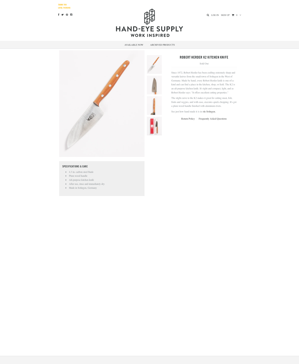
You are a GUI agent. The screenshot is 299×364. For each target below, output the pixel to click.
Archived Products (162, 44)
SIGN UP (225, 15)
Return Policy (188, 118)
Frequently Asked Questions (213, 118)
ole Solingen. (209, 111)
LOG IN (215, 15)
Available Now (133, 44)
